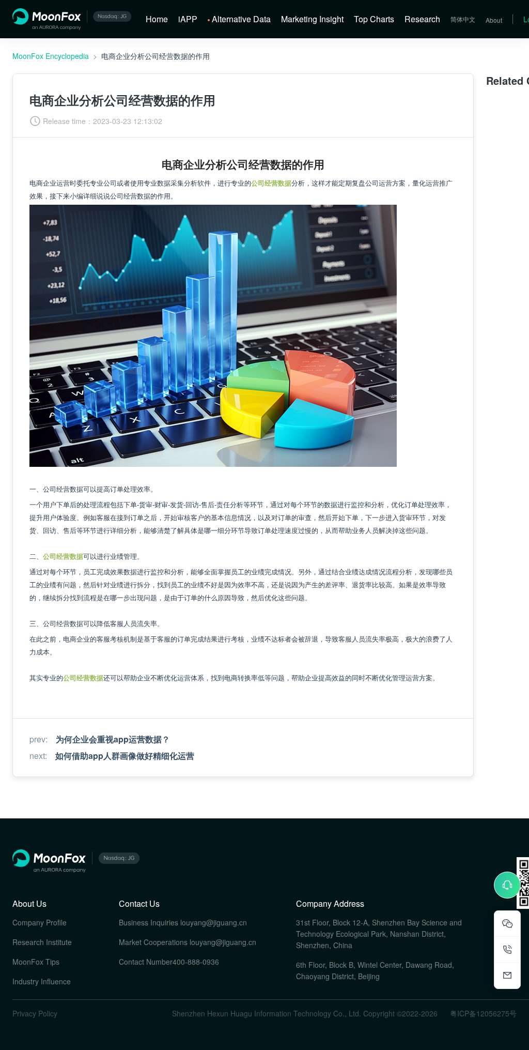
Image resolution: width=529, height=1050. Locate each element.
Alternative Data (241, 19)
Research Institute (42, 942)
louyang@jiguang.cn (213, 922)
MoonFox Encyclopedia (50, 56)
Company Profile (39, 922)
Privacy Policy (34, 1013)
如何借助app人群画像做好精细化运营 (124, 756)
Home (157, 19)
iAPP (187, 19)
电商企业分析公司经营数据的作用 (155, 56)
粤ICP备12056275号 (483, 1013)
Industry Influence (41, 981)
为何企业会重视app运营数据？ (113, 739)
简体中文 (462, 18)
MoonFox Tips (35, 961)
